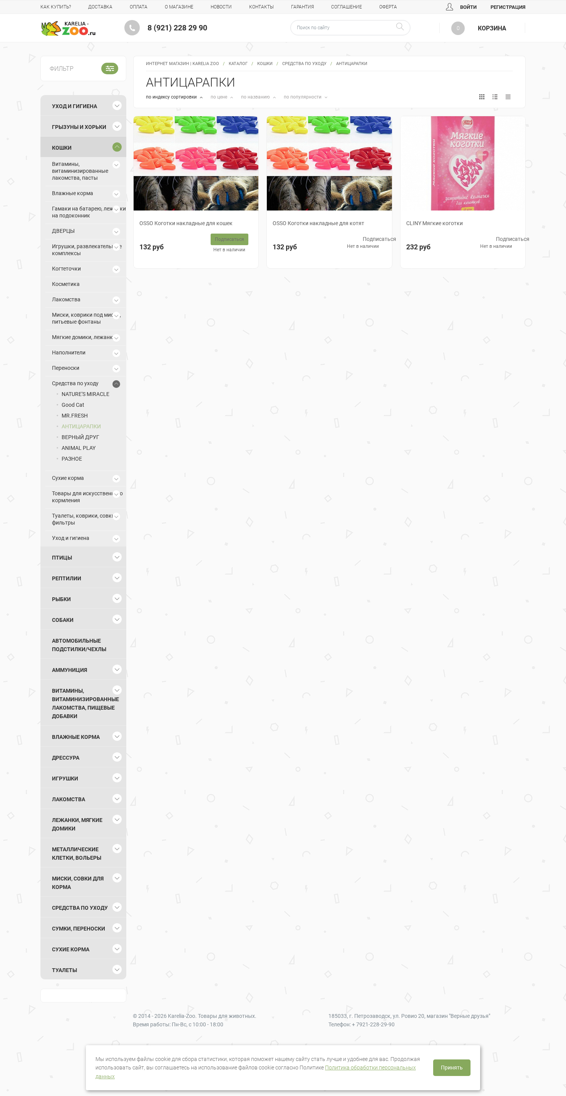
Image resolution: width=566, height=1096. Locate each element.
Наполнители (68, 352)
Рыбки (61, 599)
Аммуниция (69, 670)
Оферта (388, 7)
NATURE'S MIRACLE (85, 394)
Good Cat (73, 405)
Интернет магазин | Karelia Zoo (182, 63)
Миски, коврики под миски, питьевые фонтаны (86, 318)
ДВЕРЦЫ (63, 231)
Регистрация (508, 7)
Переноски (65, 368)
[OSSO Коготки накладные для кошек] (196, 163)
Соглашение (346, 7)
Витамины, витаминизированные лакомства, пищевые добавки (85, 703)
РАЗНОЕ (72, 459)
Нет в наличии (229, 249)
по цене (219, 97)
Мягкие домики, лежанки (84, 337)
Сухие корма (68, 478)
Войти (468, 7)
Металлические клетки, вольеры (76, 853)
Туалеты (64, 970)
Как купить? (55, 7)
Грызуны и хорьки (79, 127)
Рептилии (66, 578)
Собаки (63, 620)
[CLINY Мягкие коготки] (462, 163)
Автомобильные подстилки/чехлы (79, 645)
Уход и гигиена (74, 106)
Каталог (238, 63)
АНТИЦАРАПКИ (81, 426)
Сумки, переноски (78, 929)
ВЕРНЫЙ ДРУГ (80, 437)
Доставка (100, 7)
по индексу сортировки (172, 97)
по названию (256, 97)
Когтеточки (66, 269)
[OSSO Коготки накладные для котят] (329, 163)
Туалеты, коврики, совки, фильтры (84, 519)
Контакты (261, 7)
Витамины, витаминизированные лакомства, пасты (80, 171)
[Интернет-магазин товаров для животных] (68, 28)
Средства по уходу (304, 63)
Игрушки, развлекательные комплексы (87, 249)
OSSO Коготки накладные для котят (318, 223)
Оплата (138, 7)
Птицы (62, 558)
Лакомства (66, 299)
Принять (452, 1067)
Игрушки (65, 778)
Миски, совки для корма (78, 882)
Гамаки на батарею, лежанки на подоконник (89, 212)
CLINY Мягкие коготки (434, 223)
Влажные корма (72, 193)
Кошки (265, 63)
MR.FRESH (75, 416)
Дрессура (65, 758)
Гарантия (302, 7)
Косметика (66, 284)
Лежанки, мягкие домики (77, 824)
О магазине (179, 7)
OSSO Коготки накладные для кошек (186, 223)
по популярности (303, 97)
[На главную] (68, 28)
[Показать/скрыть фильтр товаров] (109, 68)
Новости (221, 7)
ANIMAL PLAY (78, 448)
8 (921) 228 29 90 (177, 27)
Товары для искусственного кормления (87, 496)
